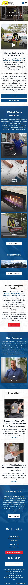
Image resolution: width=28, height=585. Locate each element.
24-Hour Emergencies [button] (14, 552)
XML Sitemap (18, 575)
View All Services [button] (14, 243)
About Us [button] (14, 96)
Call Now (7, 583)
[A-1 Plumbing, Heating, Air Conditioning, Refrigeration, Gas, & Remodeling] (9, 3)
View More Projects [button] (14, 273)
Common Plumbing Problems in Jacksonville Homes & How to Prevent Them (14, 467)
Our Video (8, 15)
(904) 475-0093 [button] (15, 325)
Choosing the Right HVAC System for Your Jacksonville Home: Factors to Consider (14, 423)
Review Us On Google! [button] (14, 564)
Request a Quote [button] (14, 100)
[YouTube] (16, 558)
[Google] (19, 558)
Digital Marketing (8, 577)
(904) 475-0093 (6, 508)
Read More (14, 437)
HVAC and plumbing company (13, 341)
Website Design (16, 577)
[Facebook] (9, 558)
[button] (26, 3)
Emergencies (17, 15)
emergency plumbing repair (12, 293)
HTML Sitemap (10, 575)
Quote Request (21, 583)
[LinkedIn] (12, 558)
